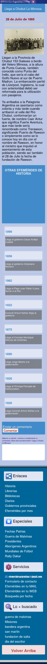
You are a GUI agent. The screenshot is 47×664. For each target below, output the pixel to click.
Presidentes (13, 541)
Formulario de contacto (21, 581)
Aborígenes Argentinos (20, 546)
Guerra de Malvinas (18, 536)
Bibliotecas (12, 495)
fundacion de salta (17, 636)
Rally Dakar (13, 556)
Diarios (9, 500)
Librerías (11, 490)
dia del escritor (15, 641)
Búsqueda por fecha (19, 596)
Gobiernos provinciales (20, 505)
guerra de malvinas (18, 616)
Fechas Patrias (15, 531)
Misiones (11, 621)
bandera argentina (17, 626)
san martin (12, 631)
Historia (10, 486)
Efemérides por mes (19, 510)
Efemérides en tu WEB (21, 591)
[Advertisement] (23, 199)
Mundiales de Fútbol (19, 551)
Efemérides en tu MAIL (21, 586)
